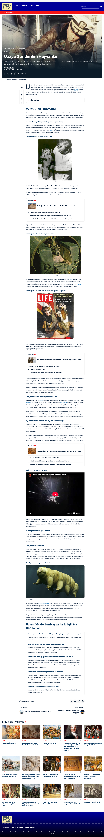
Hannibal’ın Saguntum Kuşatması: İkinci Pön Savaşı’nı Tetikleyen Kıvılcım (52, 219)
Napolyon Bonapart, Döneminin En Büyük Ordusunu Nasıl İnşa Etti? (50, 464)
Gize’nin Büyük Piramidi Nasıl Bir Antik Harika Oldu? (45, 372)
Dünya (76, 89)
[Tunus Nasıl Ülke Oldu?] (11, 732)
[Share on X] (11, 73)
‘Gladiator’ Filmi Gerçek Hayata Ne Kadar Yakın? (50, 775)
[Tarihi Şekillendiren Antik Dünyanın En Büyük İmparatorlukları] (32, 206)
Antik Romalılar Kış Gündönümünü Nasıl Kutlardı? (44, 212)
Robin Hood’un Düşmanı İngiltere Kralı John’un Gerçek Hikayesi (49, 461)
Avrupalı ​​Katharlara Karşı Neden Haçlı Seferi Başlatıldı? (92, 776)
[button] (21, 99)
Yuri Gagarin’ (63, 402)
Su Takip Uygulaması (9, 12)
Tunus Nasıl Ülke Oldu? (9, 743)
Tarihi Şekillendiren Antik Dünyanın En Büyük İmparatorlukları (57, 206)
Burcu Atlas (10, 67)
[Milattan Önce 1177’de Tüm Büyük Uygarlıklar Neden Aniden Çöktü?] (32, 451)
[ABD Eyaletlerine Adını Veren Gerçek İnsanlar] (52, 732)
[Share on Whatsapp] (14, 73)
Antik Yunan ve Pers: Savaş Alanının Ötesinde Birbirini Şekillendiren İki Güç (31, 776)
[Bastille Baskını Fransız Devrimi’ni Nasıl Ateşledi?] (31, 732)
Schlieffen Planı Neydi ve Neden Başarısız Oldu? (44, 366)
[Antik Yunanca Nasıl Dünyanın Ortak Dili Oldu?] (73, 791)
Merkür (41, 400)
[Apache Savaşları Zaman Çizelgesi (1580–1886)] (11, 763)
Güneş (79, 284)
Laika (70, 279)
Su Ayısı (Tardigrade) (43, 603)
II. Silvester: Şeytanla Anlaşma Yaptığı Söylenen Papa (10, 804)
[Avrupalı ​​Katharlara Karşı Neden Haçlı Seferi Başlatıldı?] (93, 763)
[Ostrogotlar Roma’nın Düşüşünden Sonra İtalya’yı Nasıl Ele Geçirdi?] (31, 791)
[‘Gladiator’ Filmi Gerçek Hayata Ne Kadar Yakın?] (52, 763)
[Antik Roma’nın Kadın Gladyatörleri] (52, 791)
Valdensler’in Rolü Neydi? (92, 802)
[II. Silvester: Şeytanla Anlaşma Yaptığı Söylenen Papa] (11, 791)
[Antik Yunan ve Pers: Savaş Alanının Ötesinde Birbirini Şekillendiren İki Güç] (31, 763)
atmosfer (28, 402)
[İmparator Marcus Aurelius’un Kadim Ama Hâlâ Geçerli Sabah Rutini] (32, 360)
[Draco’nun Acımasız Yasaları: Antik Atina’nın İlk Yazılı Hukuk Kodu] (73, 763)
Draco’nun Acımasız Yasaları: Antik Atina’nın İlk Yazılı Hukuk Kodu (72, 776)
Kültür (6, 52)
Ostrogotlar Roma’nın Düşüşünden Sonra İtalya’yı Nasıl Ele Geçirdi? (31, 804)
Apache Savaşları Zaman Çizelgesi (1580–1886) (10, 775)
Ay (35, 426)
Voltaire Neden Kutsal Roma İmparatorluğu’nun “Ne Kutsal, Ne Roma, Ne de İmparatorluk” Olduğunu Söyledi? (72, 746)
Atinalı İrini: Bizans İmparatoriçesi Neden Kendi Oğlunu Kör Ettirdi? (50, 215)
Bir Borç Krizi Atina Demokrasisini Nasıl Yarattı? (44, 458)
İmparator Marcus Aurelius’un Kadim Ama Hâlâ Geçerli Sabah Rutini (59, 359)
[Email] (21, 95)
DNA (51, 130)
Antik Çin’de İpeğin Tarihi (37, 369)
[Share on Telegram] (18, 73)
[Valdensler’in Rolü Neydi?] (93, 791)
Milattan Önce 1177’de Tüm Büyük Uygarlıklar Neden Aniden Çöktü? (59, 451)
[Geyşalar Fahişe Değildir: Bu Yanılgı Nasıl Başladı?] (93, 732)
